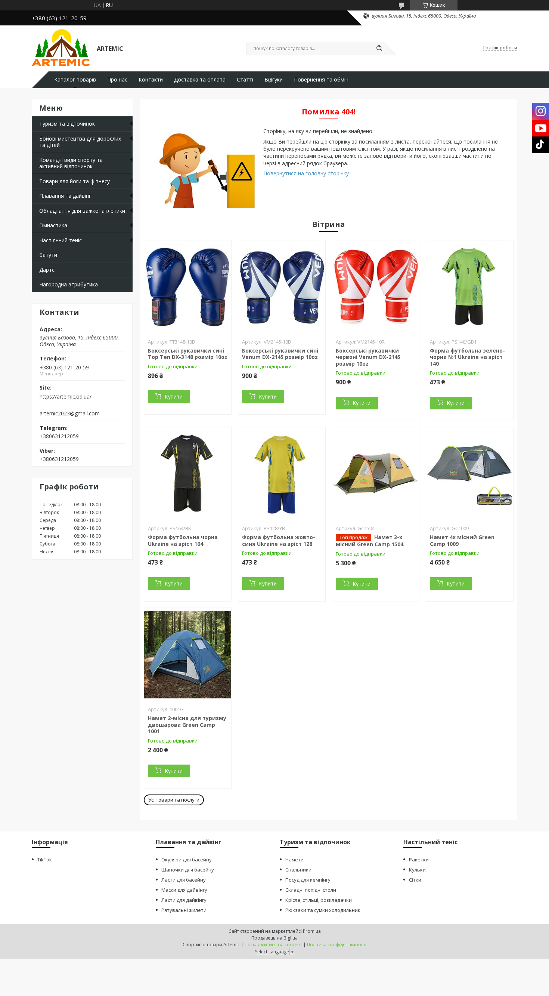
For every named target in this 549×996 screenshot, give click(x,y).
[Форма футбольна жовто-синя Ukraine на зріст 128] (281, 473)
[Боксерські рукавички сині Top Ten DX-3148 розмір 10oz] (187, 287)
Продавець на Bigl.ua (274, 938)
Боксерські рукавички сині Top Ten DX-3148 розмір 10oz (187, 354)
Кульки (417, 869)
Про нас (117, 79)
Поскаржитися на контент (273, 944)
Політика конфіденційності (336, 944)
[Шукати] (379, 48)
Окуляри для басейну (186, 859)
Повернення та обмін (321, 79)
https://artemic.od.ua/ (66, 396)
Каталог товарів (75, 79)
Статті (245, 79)
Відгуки (273, 79)
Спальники (298, 869)
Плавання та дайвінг (65, 195)
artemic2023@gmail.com (70, 413)
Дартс (47, 269)
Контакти (151, 79)
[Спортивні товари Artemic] (61, 48)
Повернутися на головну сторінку (306, 173)
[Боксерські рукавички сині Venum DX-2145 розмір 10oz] (281, 287)
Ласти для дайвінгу (184, 900)
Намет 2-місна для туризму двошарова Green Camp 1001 (187, 724)
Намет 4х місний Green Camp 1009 (462, 540)
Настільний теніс (60, 240)
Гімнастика (53, 225)
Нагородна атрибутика (68, 284)
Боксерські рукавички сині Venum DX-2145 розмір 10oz (280, 354)
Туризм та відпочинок (67, 123)
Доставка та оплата (200, 79)
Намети (294, 859)
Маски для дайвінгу (184, 889)
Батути (48, 254)
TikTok (44, 859)
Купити (174, 396)
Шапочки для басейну (187, 869)
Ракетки (419, 859)
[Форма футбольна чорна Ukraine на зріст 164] (187, 473)
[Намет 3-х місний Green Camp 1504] (375, 473)
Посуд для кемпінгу (308, 879)
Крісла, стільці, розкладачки (318, 900)
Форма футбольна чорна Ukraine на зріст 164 (183, 540)
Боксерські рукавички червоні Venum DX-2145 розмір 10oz (368, 357)
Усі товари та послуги (173, 799)
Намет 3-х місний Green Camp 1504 (369, 541)
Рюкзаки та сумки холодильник (322, 910)
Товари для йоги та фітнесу (74, 181)
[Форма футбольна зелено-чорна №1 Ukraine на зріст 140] (469, 287)
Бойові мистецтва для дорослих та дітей (80, 142)
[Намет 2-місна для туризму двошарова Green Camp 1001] (187, 654)
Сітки (415, 879)
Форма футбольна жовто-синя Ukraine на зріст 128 (278, 540)
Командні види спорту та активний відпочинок (71, 163)
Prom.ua (312, 931)
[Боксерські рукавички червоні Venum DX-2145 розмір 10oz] (375, 287)
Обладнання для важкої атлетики (82, 210)
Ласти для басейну (183, 879)
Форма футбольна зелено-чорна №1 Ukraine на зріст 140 (467, 357)
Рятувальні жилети (184, 910)
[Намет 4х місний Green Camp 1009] (469, 473)
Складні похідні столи (310, 889)
